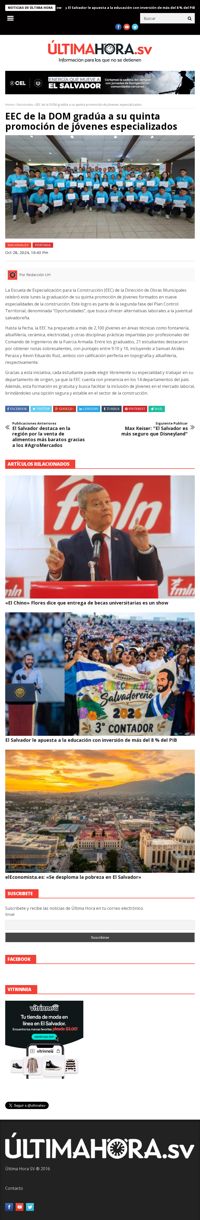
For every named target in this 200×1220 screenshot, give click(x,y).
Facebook (18, 409)
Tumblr (113, 409)
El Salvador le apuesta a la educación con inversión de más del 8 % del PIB (99, 7)
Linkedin (90, 409)
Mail (159, 409)
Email (9, 914)
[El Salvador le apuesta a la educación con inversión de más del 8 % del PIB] (100, 674)
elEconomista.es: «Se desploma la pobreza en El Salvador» (73, 877)
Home (9, 104)
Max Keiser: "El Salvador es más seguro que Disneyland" (154, 429)
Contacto (14, 1188)
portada (43, 245)
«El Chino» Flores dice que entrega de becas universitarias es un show (86, 603)
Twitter (43, 409)
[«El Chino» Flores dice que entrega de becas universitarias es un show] (100, 537)
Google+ (66, 409)
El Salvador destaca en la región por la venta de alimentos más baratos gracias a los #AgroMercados (48, 434)
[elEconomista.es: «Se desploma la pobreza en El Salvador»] (100, 811)
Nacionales (25, 104)
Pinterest (137, 409)
